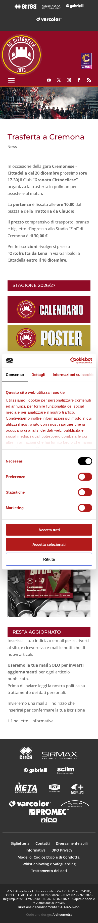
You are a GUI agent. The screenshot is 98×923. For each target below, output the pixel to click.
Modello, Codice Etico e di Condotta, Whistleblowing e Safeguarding (49, 860)
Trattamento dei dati (49, 870)
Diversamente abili (72, 843)
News (12, 146)
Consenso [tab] (15, 374)
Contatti (43, 843)
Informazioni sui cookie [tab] (73, 374)
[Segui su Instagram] (69, 80)
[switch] (85, 477)
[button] (49, 103)
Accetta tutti (49, 529)
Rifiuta (49, 559)
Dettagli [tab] (38, 374)
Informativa (36, 850)
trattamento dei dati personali (36, 692)
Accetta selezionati (49, 544)
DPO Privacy (62, 850)
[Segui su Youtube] (49, 80)
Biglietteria (20, 843)
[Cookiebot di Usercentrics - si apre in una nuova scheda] (70, 360)
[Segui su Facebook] (79, 80)
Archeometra (62, 914)
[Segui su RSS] (89, 80)
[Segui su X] (59, 80)
